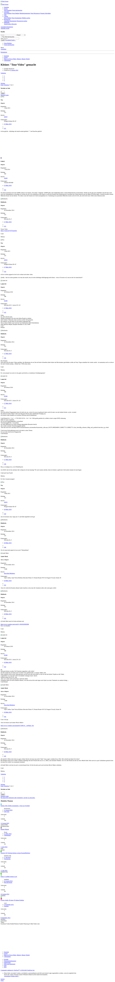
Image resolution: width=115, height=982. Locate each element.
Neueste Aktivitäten (45, 13)
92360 (5, 300)
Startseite (6, 7)
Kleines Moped (5, 829)
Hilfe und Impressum (9, 964)
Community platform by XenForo (18, 970)
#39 (5, 514)
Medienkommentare (25, 13)
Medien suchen (26, 18)
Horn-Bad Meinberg (9, 573)
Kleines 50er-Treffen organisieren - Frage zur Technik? (15, 805)
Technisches (7, 859)
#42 (5, 618)
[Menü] (1, 3)
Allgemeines (7, 835)
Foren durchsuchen (17, 10)
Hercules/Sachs (8, 882)
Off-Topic (6, 811)
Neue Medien (15, 13)
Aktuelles (6, 12)
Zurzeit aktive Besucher (10, 24)
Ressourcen (7, 19)
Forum (6, 9)
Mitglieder (7, 22)
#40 (5, 547)
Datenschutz (7, 962)
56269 (5, 178)
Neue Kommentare (17, 18)
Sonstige (6, 906)
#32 (5, 190)
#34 (5, 271)
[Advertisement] (51, 145)
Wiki (5, 15)
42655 (5, 117)
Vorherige (3, 73)
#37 (5, 408)
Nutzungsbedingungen (10, 961)
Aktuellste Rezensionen (10, 21)
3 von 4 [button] (11, 85)
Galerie (6, 16)
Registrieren (4, 52)
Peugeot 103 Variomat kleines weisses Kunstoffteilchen (15, 853)
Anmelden (3, 49)
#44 (5, 716)
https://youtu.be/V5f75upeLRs (9, 230)
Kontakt (6, 959)
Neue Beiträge (8, 10)
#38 (5, 464)
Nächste (3, 83)
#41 (5, 585)
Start (5, 965)
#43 (5, 667)
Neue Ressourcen (35, 13)
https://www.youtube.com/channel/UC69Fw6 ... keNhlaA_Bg (17, 725)
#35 (5, 312)
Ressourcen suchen (22, 21)
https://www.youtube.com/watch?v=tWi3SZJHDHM (15, 624)
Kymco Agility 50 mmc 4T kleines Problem (12, 900)
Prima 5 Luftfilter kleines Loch (9, 876)
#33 (5, 226)
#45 (5, 756)
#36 (5, 358)
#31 (5, 128)
